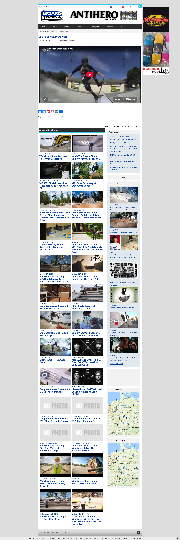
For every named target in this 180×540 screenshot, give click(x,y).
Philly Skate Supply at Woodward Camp (83, 307)
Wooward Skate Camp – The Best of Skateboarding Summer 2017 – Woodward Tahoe (54, 216)
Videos (66, 26)
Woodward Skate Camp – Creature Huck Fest (53, 518)
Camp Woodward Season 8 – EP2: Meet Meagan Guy (87, 420)
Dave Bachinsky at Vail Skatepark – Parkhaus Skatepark (51, 247)
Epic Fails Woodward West (53, 36)
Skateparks (95, 26)
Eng (120, 26)
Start (44, 26)
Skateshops (80, 26)
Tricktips (109, 26)
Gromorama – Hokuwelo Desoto (52, 361)
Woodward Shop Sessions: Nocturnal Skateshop (53, 157)
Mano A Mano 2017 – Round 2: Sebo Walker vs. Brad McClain (87, 392)
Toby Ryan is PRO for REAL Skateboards (123, 143)
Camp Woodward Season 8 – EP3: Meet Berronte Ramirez (54, 420)
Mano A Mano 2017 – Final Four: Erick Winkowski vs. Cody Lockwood (86, 362)
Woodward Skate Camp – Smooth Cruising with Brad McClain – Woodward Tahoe (86, 215)
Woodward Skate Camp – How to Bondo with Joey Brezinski (53, 483)
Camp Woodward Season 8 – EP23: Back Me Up (54, 307)
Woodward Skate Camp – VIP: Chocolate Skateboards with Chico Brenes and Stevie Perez (87, 248)
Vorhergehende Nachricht (113, 126)
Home (40, 31)
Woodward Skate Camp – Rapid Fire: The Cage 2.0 (85, 278)
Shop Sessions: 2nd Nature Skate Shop (53, 334)
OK (147, 538)
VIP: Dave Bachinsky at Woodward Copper (84, 184)
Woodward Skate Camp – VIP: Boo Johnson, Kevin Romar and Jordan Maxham (53, 279)
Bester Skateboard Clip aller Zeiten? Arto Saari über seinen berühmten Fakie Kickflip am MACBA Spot (124, 149)
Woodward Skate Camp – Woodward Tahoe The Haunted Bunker (85, 448)
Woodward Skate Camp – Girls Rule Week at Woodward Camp (53, 448)
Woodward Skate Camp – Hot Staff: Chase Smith (85, 482)
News (55, 26)
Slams (45, 117)
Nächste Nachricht (132, 126)
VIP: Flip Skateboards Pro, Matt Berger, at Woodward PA (53, 186)
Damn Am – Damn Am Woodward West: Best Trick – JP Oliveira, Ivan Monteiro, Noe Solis (86, 520)
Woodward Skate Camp (57, 117)
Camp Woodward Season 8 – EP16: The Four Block (54, 390)
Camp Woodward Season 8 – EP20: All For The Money (87, 334)
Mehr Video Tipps (116, 364)
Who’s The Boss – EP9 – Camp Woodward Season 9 (86, 157)
